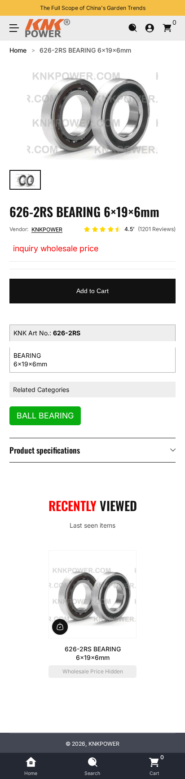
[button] (132, 28)
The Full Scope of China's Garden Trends (92, 7)
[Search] (132, 28)
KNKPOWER (46, 229)
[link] (130, 229)
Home (17, 50)
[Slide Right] (169, 8)
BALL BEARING (45, 415)
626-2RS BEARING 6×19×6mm (85, 50)
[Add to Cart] (60, 627)
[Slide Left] (15, 8)
